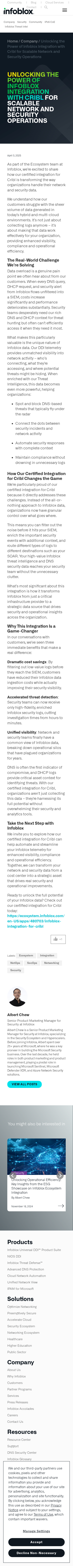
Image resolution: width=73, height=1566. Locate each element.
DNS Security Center (21, 1452)
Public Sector (16, 1352)
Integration (47, 955)
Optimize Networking (22, 1306)
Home (12, 41)
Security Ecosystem (21, 1326)
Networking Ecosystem (23, 1332)
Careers (12, 1415)
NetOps (15, 963)
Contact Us (15, 1421)
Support (13, 1446)
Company (9, 21)
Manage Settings (36, 1531)
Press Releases (17, 1402)
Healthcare (15, 1339)
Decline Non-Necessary (36, 1553)
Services (13, 1395)
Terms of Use (43, 1514)
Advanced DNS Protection (25, 1269)
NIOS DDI (14, 1256)
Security (22, 21)
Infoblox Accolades (20, 1408)
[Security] (37, 1141)
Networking (51, 963)
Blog (33, 2)
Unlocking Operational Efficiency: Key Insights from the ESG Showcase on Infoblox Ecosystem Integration (36, 1186)
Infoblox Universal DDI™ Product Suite (34, 1250)
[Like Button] (55, 939)
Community (14, 2)
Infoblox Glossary (19, 1459)
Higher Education (19, 1345)
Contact (31, 7)
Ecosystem (26, 955)
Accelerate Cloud (19, 1319)
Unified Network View (22, 1282)
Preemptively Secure (21, 1313)
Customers (15, 1383)
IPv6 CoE (50, 21)
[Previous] (12, 1175)
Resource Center (19, 1439)
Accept (36, 1542)
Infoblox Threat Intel (16, 26)
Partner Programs (19, 1389)
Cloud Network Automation (26, 1275)
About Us (13, 1370)
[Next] (60, 1175)
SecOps (32, 963)
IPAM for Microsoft (20, 1288)
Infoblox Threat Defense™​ (25, 1263)
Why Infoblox (16, 1376)
